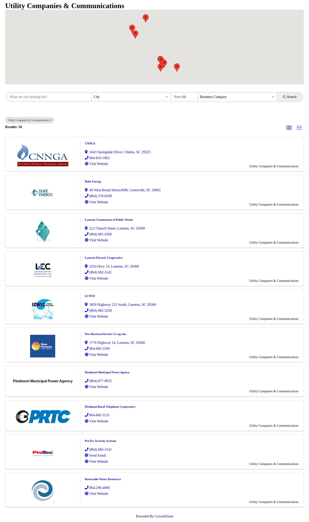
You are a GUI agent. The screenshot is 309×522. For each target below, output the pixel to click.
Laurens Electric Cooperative (104, 257)
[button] (177, 67)
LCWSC (90, 296)
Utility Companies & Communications (28, 120)
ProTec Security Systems (100, 441)
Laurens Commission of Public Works (109, 219)
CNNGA (90, 143)
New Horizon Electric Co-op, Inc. (106, 334)
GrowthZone (164, 516)
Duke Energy (93, 181)
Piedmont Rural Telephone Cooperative (110, 406)
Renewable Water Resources (103, 479)
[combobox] (131, 97)
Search (292, 97)
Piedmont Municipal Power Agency (107, 372)
